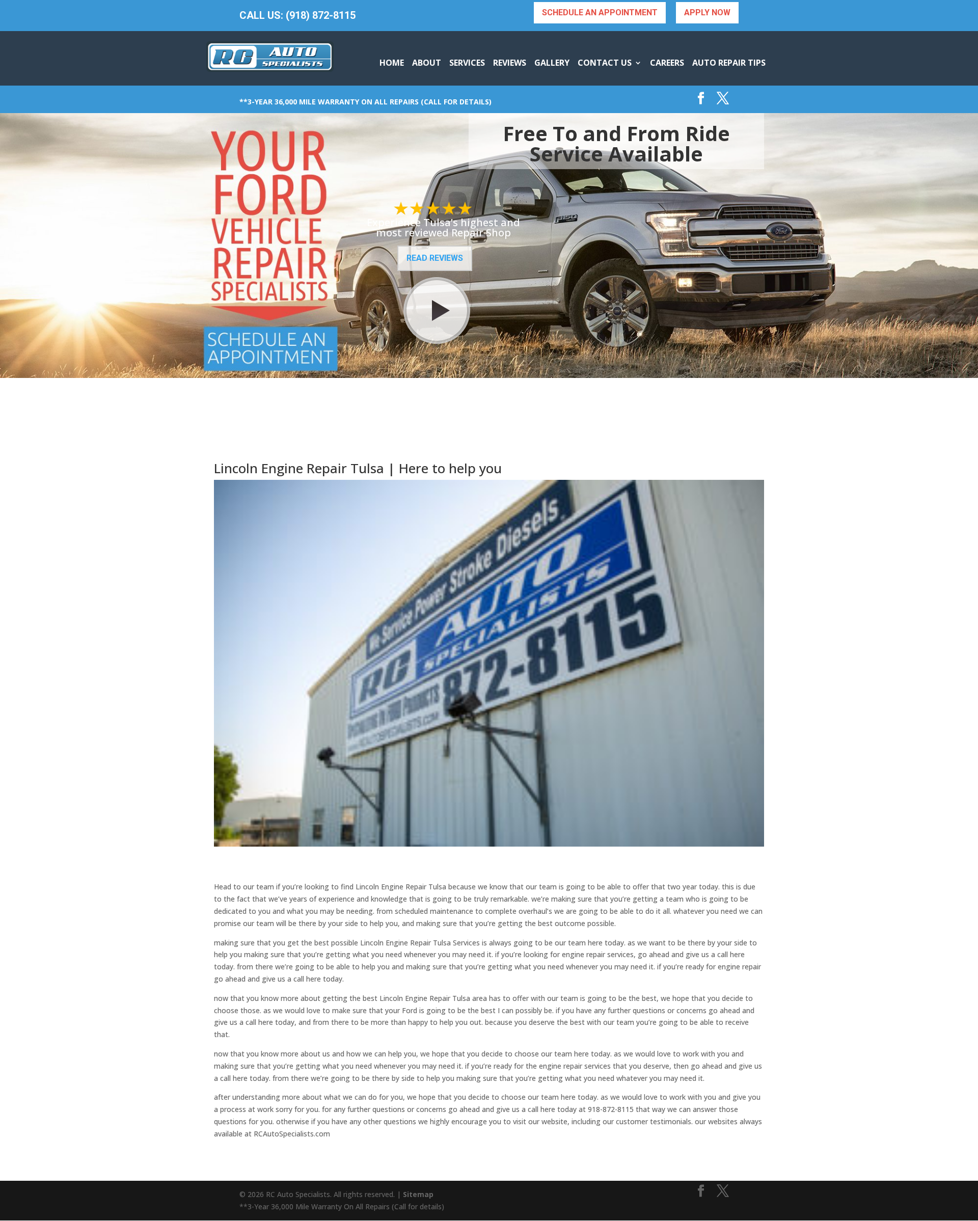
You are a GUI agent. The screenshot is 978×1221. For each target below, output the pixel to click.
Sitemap (418, 1194)
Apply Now (707, 12)
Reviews (509, 62)
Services (467, 62)
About (426, 62)
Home (391, 62)
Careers (667, 62)
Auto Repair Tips (729, 62)
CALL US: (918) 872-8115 (297, 15)
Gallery (551, 62)
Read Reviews (434, 258)
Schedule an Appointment (600, 12)
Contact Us (605, 62)
